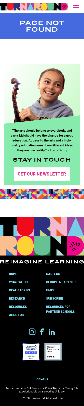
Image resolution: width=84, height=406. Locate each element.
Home (13, 273)
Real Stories (19, 290)
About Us (16, 314)
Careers (53, 273)
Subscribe (54, 298)
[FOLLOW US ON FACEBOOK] (42, 331)
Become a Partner (61, 281)
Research (17, 298)
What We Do (18, 281)
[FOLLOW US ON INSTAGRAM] (32, 331)
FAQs (50, 290)
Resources (18, 306)
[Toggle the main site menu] (76, 6)
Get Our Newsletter (42, 174)
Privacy (42, 378)
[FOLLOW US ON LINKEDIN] (52, 331)
